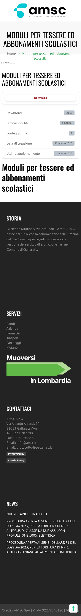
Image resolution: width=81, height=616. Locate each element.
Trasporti (12, 338)
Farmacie (13, 333)
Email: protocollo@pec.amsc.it (29, 447)
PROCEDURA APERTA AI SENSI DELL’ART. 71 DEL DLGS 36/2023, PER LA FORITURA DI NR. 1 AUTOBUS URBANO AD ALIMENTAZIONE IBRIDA (41, 547)
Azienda (12, 328)
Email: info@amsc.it (21, 442)
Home (11, 53)
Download (40, 98)
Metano (12, 347)
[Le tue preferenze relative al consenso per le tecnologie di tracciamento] (73, 608)
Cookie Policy (16, 460)
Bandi (10, 323)
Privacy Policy (16, 453)
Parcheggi (13, 342)
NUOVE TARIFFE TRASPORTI (27, 514)
